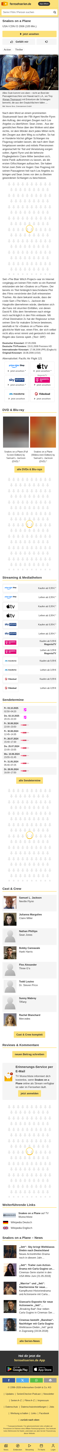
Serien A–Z (16, 1400)
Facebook (44, 1413)
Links (33, 1413)
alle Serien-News (30, 1341)
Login (53, 1450)
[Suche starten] (54, 12)
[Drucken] (50, 1380)
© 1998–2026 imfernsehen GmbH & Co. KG (29, 1387)
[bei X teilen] (22, 1380)
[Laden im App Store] (42, 1369)
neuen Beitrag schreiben (29, 1054)
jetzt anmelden (29, 1093)
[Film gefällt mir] (18, 42)
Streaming (29, 1450)
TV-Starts (41, 1450)
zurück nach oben (29, 1419)
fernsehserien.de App (29, 1360)
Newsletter (48, 1394)
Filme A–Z (30, 1400)
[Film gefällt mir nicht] (46, 42)
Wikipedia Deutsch (21, 1222)
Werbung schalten (19, 1413)
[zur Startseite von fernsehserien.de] (5, 4)
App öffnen (44, 4)
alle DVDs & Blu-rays (29, 469)
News (6, 1450)
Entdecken (17, 1450)
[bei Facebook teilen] (8, 1380)
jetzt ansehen (31, 34)
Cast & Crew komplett (29, 1034)
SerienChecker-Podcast (29, 1394)
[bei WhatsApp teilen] (36, 1380)
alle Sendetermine (29, 780)
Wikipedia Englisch (21, 1228)
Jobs (51, 1406)
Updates (10, 1394)
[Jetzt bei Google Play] (17, 1369)
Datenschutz (11, 1406)
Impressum (43, 1400)
